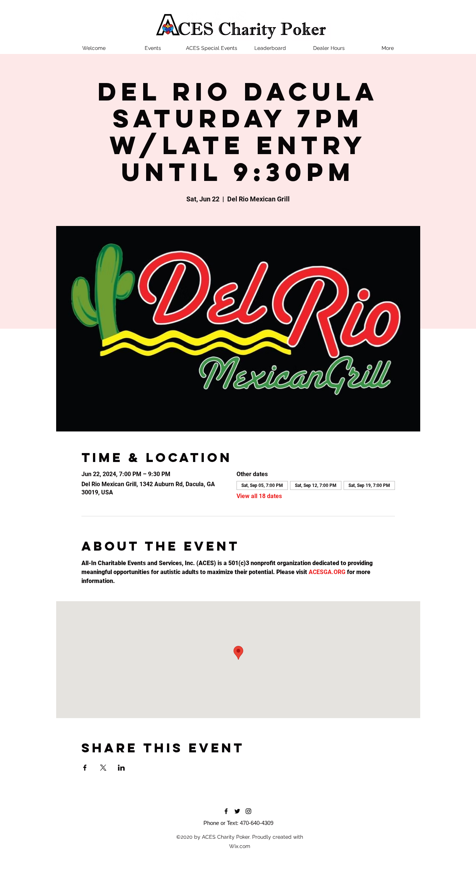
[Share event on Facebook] (85, 768)
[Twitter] (237, 811)
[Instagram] (248, 811)
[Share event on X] (103, 768)
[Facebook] (226, 811)
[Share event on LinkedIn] (121, 768)
